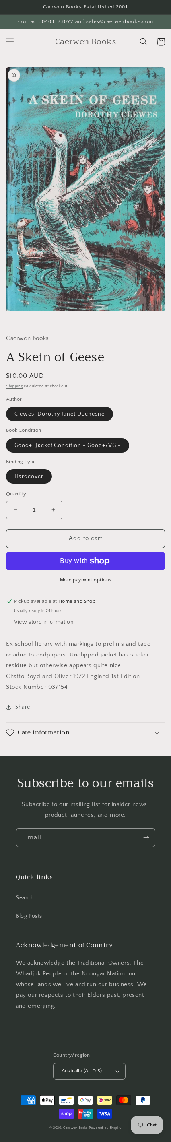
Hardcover (28, 476)
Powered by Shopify (105, 1128)
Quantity (16, 494)
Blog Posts (29, 916)
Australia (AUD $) (82, 1071)
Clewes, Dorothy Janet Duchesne (59, 414)
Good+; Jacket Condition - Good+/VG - (67, 445)
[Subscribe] (146, 837)
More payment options (85, 580)
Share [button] (22, 707)
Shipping (14, 386)
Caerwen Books (75, 1128)
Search (25, 898)
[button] (10, 41)
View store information (44, 622)
